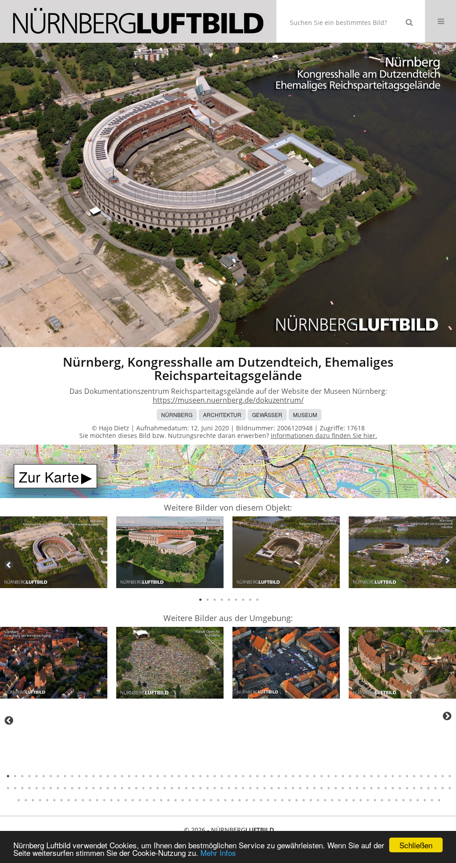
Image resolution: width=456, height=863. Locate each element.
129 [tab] (32, 800)
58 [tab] (414, 776)
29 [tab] (207, 776)
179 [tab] (389, 800)
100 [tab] (264, 788)
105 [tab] (300, 788)
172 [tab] (339, 800)
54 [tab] (385, 776)
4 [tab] (221, 599)
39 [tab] (278, 776)
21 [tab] (150, 776)
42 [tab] (300, 776)
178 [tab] (382, 800)
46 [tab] (328, 776)
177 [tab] (374, 800)
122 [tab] (421, 788)
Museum (305, 414)
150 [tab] (182, 800)
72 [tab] (65, 788)
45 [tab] (321, 776)
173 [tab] (346, 800)
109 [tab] (328, 788)
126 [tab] (449, 788)
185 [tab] (432, 800)
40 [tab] (285, 776)
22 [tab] (157, 776)
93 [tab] (214, 788)
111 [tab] (342, 788)
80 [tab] (122, 788)
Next (447, 560)
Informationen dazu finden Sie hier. (324, 435)
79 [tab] (114, 788)
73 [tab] (72, 788)
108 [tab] (321, 788)
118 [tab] (392, 788)
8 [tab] (250, 599)
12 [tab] (86, 776)
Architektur (222, 414)
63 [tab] (449, 776)
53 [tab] (378, 776)
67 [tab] (29, 788)
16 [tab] (114, 776)
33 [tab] (236, 776)
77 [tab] (100, 788)
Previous (8, 564)
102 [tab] (278, 788)
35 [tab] (250, 776)
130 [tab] (40, 800)
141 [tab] (118, 800)
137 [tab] (90, 800)
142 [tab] (125, 800)
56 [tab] (399, 776)
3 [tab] (214, 599)
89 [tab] (186, 788)
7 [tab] (243, 599)
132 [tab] (54, 800)
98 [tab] (250, 788)
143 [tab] (132, 800)
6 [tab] (236, 599)
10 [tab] (72, 776)
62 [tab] (442, 776)
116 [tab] (378, 788)
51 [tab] (364, 776)
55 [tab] (392, 776)
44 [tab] (314, 776)
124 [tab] (435, 788)
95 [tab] (228, 788)
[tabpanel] (53, 553)
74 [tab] (79, 788)
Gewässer (267, 414)
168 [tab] (310, 800)
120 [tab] (407, 788)
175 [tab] (360, 800)
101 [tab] (271, 788)
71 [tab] (57, 788)
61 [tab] (435, 776)
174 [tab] (353, 800)
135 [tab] (75, 800)
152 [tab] (196, 800)
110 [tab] (335, 788)
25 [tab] (179, 776)
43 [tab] (307, 776)
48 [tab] (342, 776)
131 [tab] (47, 800)
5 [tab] (228, 599)
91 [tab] (200, 788)
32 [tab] (228, 776)
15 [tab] (107, 776)
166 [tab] (296, 800)
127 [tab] (18, 800)
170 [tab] (325, 800)
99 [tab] (257, 788)
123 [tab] (428, 788)
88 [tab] (179, 788)
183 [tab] (417, 800)
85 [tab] (157, 788)
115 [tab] (371, 788)
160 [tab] (253, 800)
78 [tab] (107, 788)
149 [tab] (175, 800)
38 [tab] (271, 776)
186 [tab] (439, 800)
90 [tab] (193, 788)
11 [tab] (79, 776)
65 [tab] (15, 788)
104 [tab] (293, 788)
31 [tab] (221, 776)
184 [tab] (424, 800)
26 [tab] (186, 776)
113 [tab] (357, 788)
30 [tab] (214, 776)
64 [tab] (8, 788)
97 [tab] (243, 788)
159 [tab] (246, 800)
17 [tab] (122, 776)
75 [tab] (86, 788)
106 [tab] (307, 788)
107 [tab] (314, 788)
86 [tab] (164, 788)
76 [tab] (93, 788)
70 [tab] (50, 788)
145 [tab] (146, 800)
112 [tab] (350, 788)
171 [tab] (332, 800)
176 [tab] (367, 800)
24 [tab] (171, 776)
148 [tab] (168, 800)
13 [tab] (93, 776)
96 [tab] (236, 788)
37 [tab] (264, 776)
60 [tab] (428, 776)
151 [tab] (189, 800)
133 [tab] (61, 800)
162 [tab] (268, 800)
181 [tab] (403, 800)
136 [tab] (82, 800)
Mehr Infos (218, 852)
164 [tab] (282, 800)
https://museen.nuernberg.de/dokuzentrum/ (228, 400)
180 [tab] (396, 800)
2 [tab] (207, 599)
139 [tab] (104, 800)
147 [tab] (161, 800)
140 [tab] (111, 800)
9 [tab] (257, 599)
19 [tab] (136, 776)
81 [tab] (129, 788)
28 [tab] (200, 776)
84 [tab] (150, 788)
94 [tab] (221, 788)
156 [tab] (225, 800)
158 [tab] (239, 800)
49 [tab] (350, 776)
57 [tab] (407, 776)
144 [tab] (139, 800)
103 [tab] (285, 788)
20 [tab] (143, 776)
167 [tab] (303, 800)
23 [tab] (164, 776)
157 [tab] (232, 800)
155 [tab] (218, 800)
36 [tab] (257, 776)
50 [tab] (357, 776)
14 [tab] (100, 776)
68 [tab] (36, 788)
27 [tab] (193, 776)
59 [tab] (421, 776)
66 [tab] (22, 788)
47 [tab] (335, 776)
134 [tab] (68, 800)
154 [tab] (211, 800)
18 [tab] (129, 776)
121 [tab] (414, 788)
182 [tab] (410, 800)
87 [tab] (171, 788)
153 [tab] (204, 800)
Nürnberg (176, 414)
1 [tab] (200, 599)
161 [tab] (260, 800)
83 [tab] (143, 788)
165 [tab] (289, 800)
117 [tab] (385, 788)
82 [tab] (136, 788)
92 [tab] (207, 788)
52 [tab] (371, 776)
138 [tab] (97, 800)
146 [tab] (154, 800)
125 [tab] (442, 788)
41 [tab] (293, 776)
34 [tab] (243, 776)
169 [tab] (318, 800)
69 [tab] (43, 788)
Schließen (415, 845)
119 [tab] (399, 788)
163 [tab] (275, 800)
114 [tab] (364, 788)
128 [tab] (25, 800)
